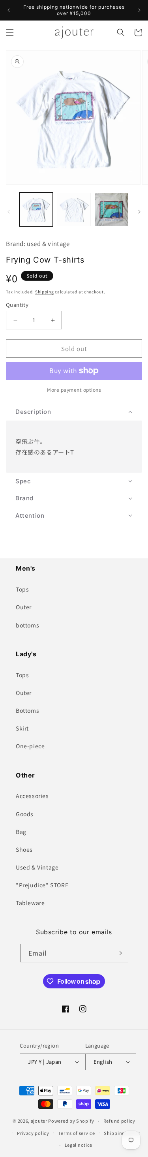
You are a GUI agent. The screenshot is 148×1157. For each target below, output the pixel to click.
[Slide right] (139, 211)
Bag (21, 832)
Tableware (30, 903)
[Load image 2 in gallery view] (73, 209)
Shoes (24, 849)
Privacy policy (33, 1133)
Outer (24, 607)
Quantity (17, 304)
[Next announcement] (139, 10)
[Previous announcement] (8, 10)
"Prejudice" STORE (42, 885)
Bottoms (27, 710)
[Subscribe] (119, 953)
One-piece (30, 746)
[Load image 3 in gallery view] (111, 209)
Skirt (22, 728)
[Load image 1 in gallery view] (36, 209)
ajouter (39, 1121)
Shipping (44, 292)
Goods (25, 814)
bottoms (27, 625)
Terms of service (76, 1133)
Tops (22, 589)
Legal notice (78, 1145)
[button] (10, 32)
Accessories (32, 796)
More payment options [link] (74, 389)
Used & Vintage (37, 867)
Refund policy (119, 1121)
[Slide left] (8, 211)
